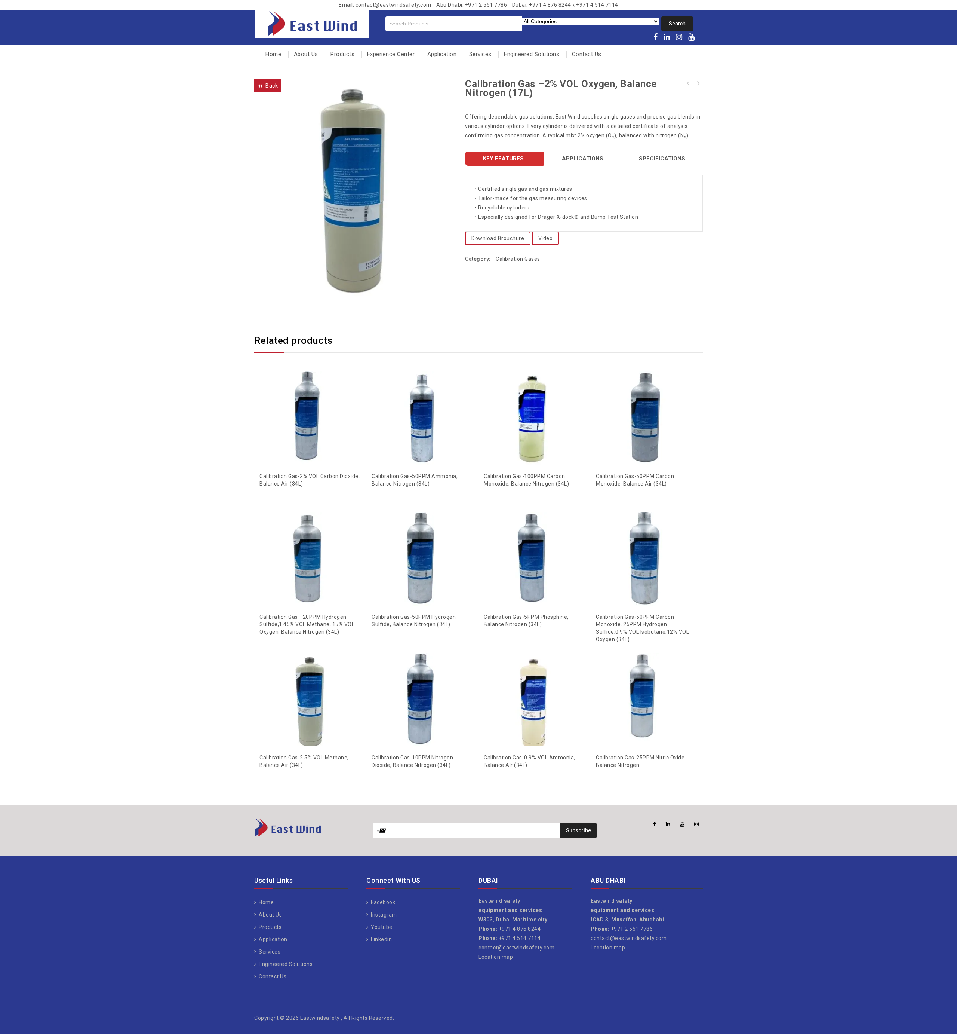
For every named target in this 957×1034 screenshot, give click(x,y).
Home (273, 54)
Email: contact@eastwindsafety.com (385, 5)
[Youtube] (691, 38)
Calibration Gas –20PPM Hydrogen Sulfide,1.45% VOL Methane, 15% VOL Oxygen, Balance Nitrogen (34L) (698, 83)
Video (545, 238)
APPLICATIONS (582, 158)
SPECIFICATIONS (662, 158)
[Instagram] (679, 38)
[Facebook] (655, 38)
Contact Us (586, 54)
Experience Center (391, 54)
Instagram (383, 915)
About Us (306, 54)
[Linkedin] (667, 38)
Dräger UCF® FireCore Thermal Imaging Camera (688, 83)
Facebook (382, 902)
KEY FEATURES (503, 158)
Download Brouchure (497, 238)
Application (442, 54)
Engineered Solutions (531, 54)
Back (271, 86)
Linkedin (381, 939)
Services (480, 54)
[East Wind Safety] (312, 22)
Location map (495, 957)
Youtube (381, 927)
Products (342, 54)
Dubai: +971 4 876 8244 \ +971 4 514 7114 (565, 5)
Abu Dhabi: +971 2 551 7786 (471, 5)
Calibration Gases (518, 259)
